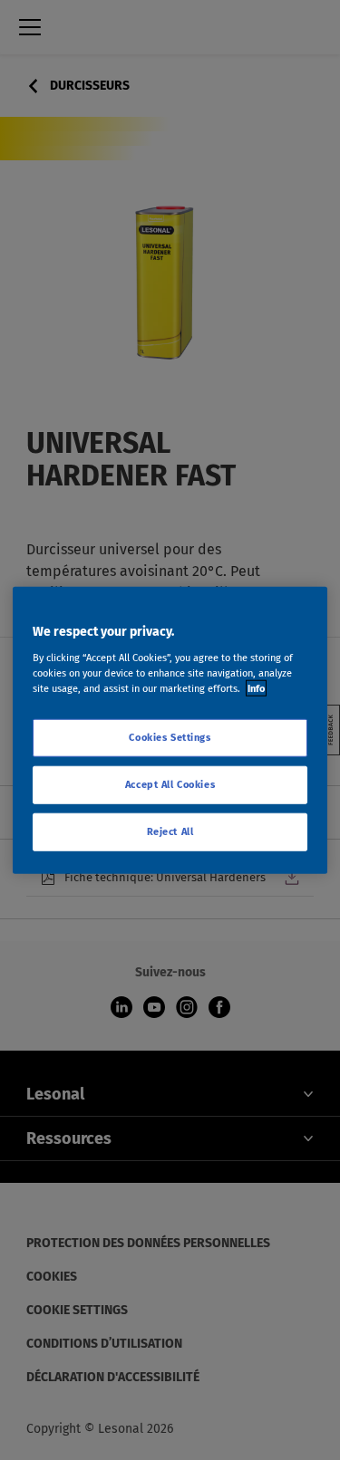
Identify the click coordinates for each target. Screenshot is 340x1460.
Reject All (170, 830)
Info (256, 687)
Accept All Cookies (170, 783)
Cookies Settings (169, 737)
